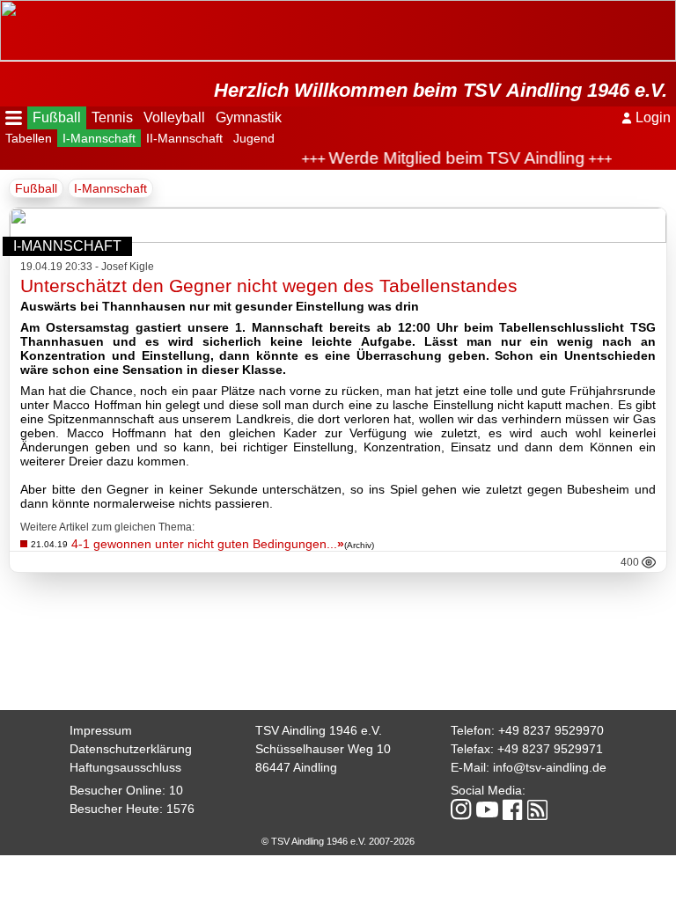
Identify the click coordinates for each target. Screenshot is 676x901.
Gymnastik (249, 117)
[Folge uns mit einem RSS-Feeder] (537, 811)
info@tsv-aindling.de (549, 767)
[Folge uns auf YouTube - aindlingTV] (487, 811)
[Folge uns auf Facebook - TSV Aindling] (513, 811)
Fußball (57, 117)
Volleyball (174, 117)
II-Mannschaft (184, 138)
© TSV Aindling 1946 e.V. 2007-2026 (338, 841)
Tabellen (28, 138)
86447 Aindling (296, 767)
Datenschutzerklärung (131, 749)
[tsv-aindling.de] (4, 9)
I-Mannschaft (99, 138)
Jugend (254, 138)
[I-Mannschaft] (338, 238)
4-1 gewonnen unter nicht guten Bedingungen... (207, 544)
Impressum (101, 730)
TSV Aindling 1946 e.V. (318, 730)
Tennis (112, 117)
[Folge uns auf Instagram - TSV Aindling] (461, 811)
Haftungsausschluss (125, 767)
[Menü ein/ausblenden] (13, 117)
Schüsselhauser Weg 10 (323, 749)
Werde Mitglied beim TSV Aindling (451, 158)
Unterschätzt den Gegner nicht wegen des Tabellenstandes (269, 285)
